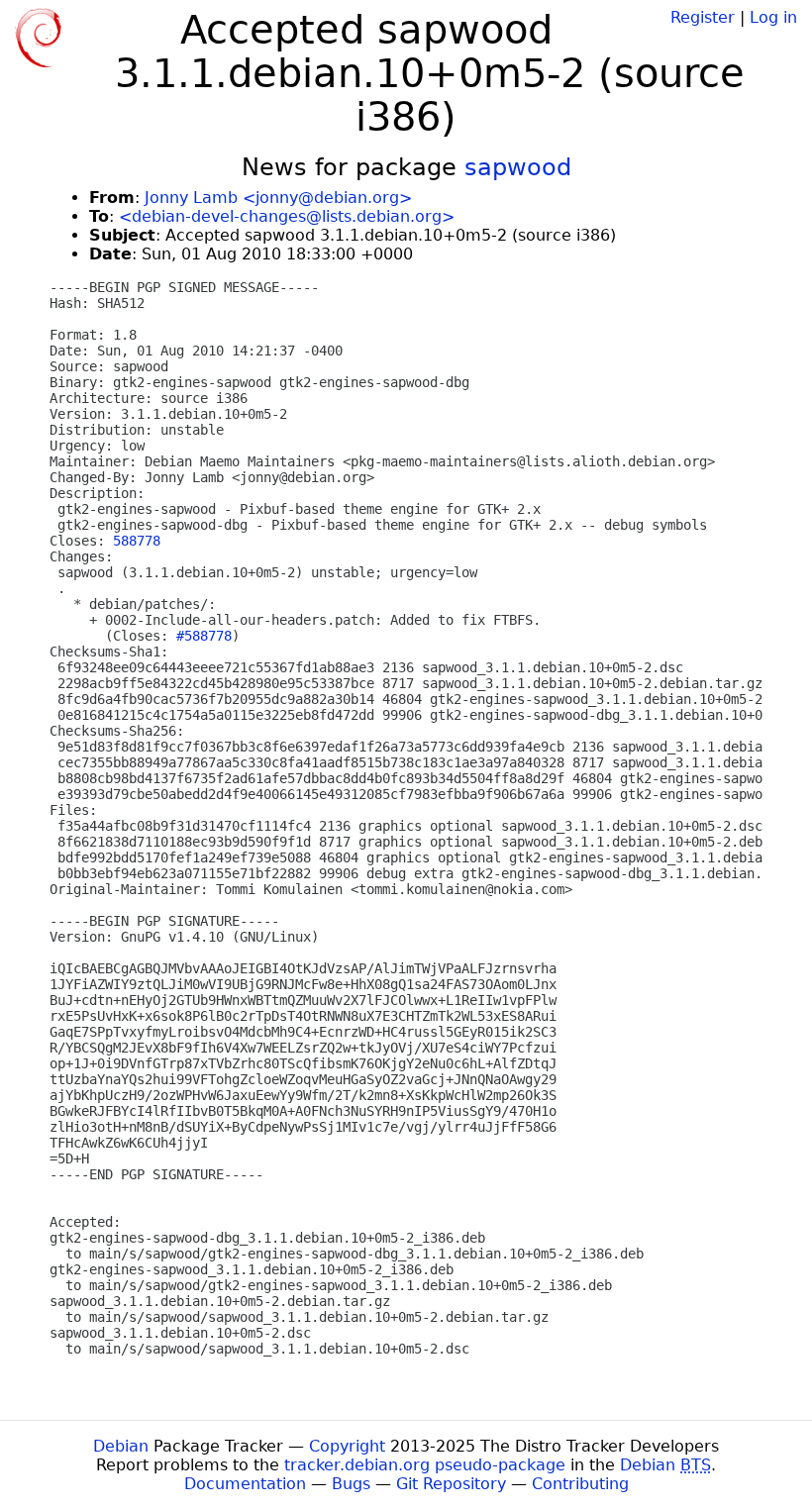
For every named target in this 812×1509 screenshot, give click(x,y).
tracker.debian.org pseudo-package (424, 1465)
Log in (773, 17)
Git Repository (451, 1483)
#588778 (204, 636)
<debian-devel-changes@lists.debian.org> (287, 216)
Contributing (580, 1483)
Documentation (245, 1483)
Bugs (351, 1483)
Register (702, 17)
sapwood (517, 167)
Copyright (347, 1446)
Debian (121, 1446)
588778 (136, 541)
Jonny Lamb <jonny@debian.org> (278, 197)
